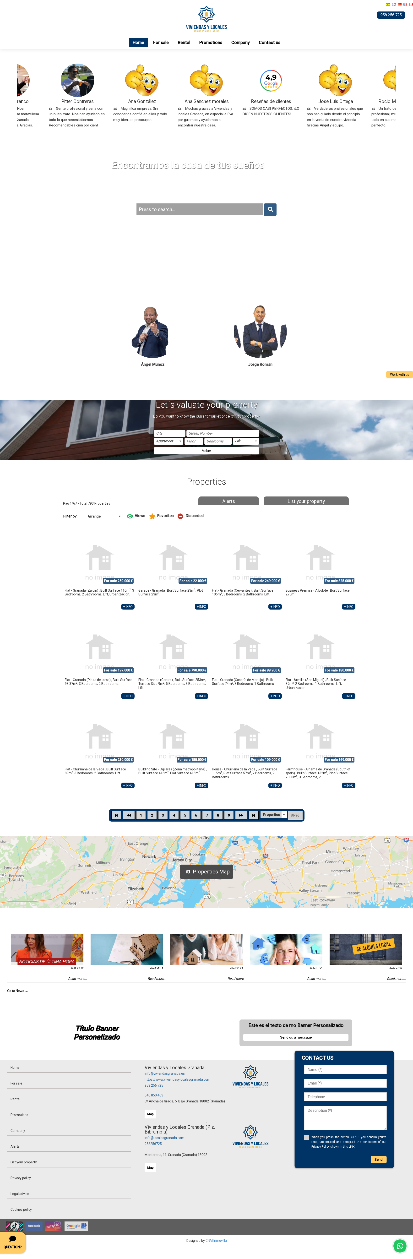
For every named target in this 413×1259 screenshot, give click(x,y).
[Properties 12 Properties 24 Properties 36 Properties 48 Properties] (274, 814)
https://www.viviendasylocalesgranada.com (177, 1079)
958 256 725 (154, 1085)
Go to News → (17, 991)
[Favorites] (161, 516)
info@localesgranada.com (164, 1138)
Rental (184, 42)
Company (240, 42)
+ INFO (128, 607)
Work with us (399, 374)
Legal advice (20, 1194)
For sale (161, 42)
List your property (306, 501)
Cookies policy (21, 1209)
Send (379, 1159)
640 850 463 (154, 1095)
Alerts (228, 501)
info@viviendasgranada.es (165, 1073)
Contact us (269, 42)
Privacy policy (21, 1178)
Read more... (77, 979)
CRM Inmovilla (216, 1241)
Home (138, 42)
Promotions (210, 42)
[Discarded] (191, 516)
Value (206, 451)
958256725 (153, 1144)
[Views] (136, 516)
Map (150, 1114)
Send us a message (296, 1037)
